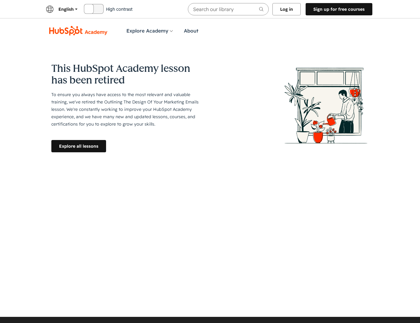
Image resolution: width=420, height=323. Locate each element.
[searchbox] (228, 9)
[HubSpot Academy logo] (78, 30)
